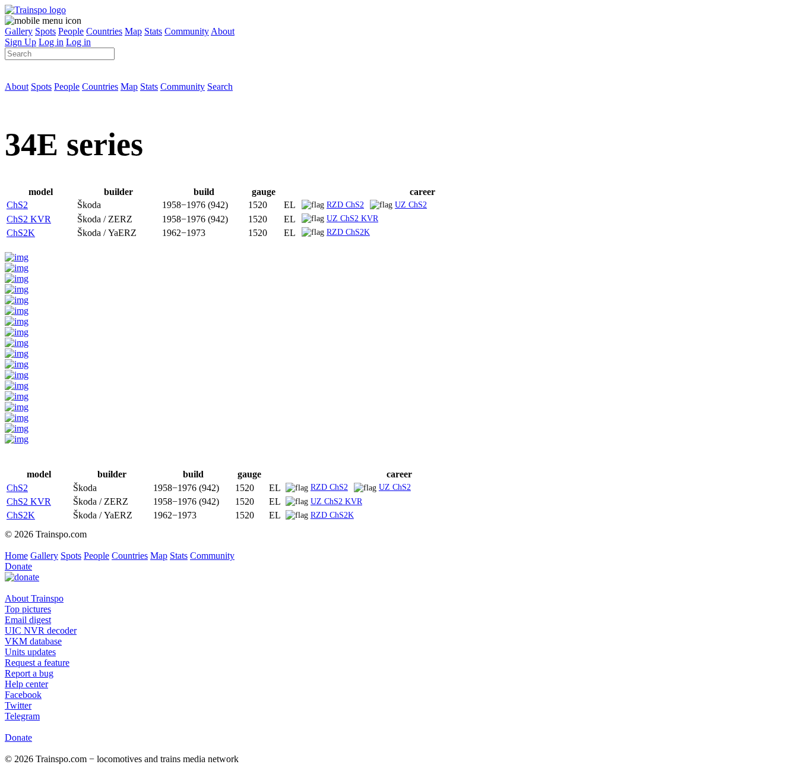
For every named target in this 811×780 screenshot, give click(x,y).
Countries (104, 31)
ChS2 (17, 205)
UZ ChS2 (411, 204)
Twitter (18, 705)
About (223, 31)
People (71, 31)
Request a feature (37, 663)
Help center (26, 684)
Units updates (30, 652)
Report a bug (29, 673)
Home (16, 556)
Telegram (22, 716)
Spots (45, 31)
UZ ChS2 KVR (352, 218)
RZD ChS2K (348, 232)
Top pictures (28, 609)
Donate (18, 566)
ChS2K (21, 233)
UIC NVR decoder (41, 630)
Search (220, 86)
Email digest (28, 620)
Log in (51, 42)
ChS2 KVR (29, 219)
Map (133, 31)
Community (186, 31)
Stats (153, 31)
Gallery (19, 31)
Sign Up (20, 42)
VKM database (33, 641)
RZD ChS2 (345, 204)
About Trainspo (34, 598)
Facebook (23, 695)
